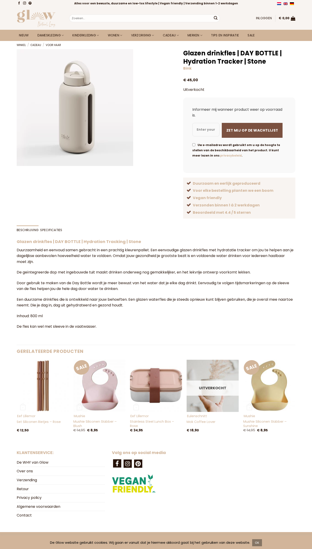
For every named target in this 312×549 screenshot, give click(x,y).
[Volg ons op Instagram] (25, 3)
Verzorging (141, 35)
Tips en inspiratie (225, 35)
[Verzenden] (215, 18)
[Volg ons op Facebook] (19, 3)
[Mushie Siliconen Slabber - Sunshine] (269, 386)
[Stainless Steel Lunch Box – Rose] (156, 386)
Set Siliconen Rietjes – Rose (39, 422)
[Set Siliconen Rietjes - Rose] (43, 386)
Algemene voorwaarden (38, 506)
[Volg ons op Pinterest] (30, 3)
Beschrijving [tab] (28, 230)
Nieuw (24, 35)
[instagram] (128, 464)
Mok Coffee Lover (201, 422)
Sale (251, 35)
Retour (23, 489)
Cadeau (169, 35)
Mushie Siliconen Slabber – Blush (95, 423)
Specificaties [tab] (51, 230)
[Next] (295, 400)
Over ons (25, 471)
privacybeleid (231, 155)
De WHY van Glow (32, 462)
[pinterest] (138, 464)
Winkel (21, 45)
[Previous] (16, 400)
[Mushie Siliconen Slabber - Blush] (99, 386)
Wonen (113, 35)
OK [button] (257, 543)
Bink (187, 68)
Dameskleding (49, 35)
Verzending (27, 480)
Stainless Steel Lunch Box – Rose (152, 423)
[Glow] (39, 18)
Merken (193, 35)
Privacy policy (29, 497)
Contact (24, 515)
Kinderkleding (84, 35)
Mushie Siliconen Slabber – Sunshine (265, 423)
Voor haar (53, 45)
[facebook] (117, 463)
